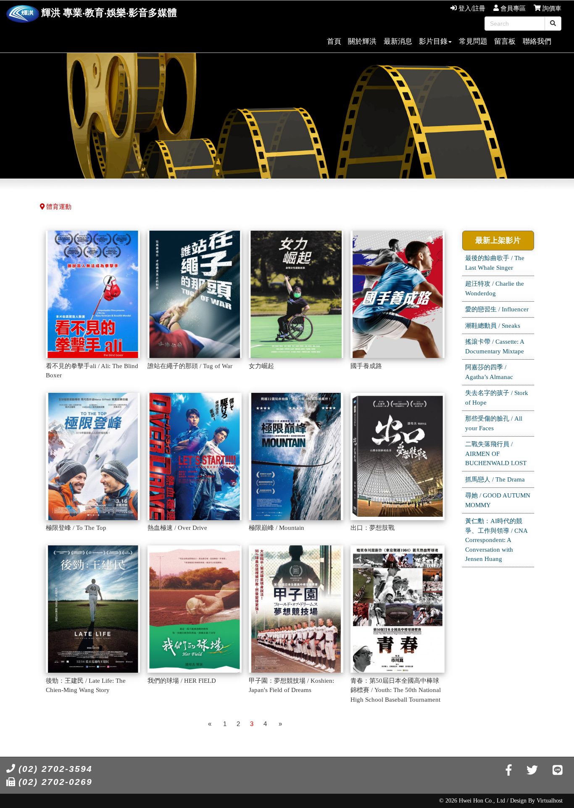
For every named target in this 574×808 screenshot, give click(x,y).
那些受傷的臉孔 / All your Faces (493, 423)
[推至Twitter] (532, 770)
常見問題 (473, 41)
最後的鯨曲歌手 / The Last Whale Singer (494, 263)
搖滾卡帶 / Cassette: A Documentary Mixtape (494, 346)
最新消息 (398, 41)
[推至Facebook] (509, 770)
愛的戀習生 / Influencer (497, 309)
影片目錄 (433, 41)
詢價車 (551, 8)
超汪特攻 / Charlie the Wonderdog (494, 288)
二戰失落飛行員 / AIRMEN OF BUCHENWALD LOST (496, 453)
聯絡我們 (537, 41)
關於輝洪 (362, 41)
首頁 (334, 41)
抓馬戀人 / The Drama (495, 479)
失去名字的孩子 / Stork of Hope (496, 398)
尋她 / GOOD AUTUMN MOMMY (497, 500)
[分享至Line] (558, 770)
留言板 (505, 41)
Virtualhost (550, 800)
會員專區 (512, 8)
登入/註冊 (471, 8)
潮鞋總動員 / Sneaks (492, 325)
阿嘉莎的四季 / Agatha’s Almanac (489, 372)
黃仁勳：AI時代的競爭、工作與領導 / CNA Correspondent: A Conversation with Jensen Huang (496, 540)
